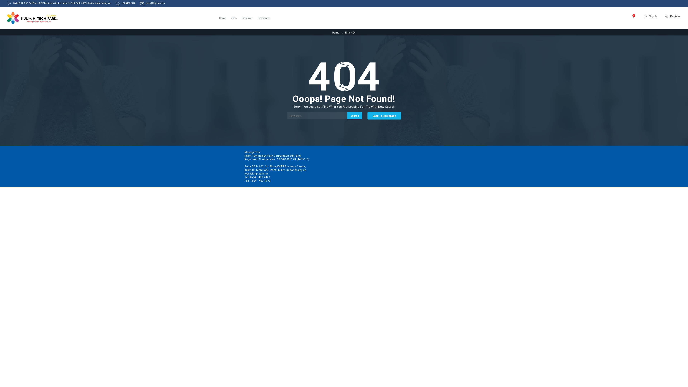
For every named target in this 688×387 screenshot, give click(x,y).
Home (222, 18)
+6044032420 (128, 3)
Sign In (653, 16)
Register (675, 16)
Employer (247, 18)
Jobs (234, 18)
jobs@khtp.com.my (155, 3)
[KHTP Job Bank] (32, 18)
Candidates (263, 18)
